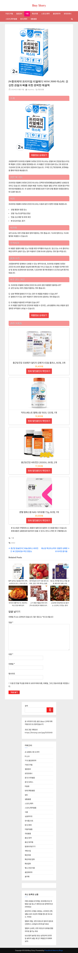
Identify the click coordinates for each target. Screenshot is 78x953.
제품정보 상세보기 (39, 155)
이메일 (12, 664)
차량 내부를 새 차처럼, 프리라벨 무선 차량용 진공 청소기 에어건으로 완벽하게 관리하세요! (39, 904)
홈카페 (27, 877)
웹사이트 (12, 674)
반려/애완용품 (30, 791)
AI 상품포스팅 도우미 (32, 752)
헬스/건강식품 (30, 868)
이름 (11, 654)
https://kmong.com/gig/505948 (39, 732)
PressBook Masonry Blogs (53, 950)
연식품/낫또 (29, 821)
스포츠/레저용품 (11, 19)
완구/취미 (23, 19)
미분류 (27, 786)
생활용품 (34, 19)
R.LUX (27, 756)
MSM (13, 543)
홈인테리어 (57, 14)
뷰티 (26, 795)
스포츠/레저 (45, 14)
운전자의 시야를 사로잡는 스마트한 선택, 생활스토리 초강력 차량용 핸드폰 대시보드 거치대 (39, 914)
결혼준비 (19, 14)
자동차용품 (28, 829)
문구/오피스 (29, 782)
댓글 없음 (41, 90)
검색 (26, 706)
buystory (31, 89)
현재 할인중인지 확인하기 (39, 371)
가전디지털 (9, 14)
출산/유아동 (29, 842)
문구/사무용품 (30, 778)
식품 (27, 14)
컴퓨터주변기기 (30, 846)
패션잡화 (28, 864)
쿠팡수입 (28, 851)
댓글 (11, 622)
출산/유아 (28, 838)
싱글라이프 (28, 816)
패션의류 (35, 14)
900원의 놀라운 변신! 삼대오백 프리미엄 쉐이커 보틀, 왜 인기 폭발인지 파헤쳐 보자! (38, 938)
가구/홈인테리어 (30, 760)
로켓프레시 (67, 14)
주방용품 (28, 834)
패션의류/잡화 (30, 859)
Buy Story (39, 5)
